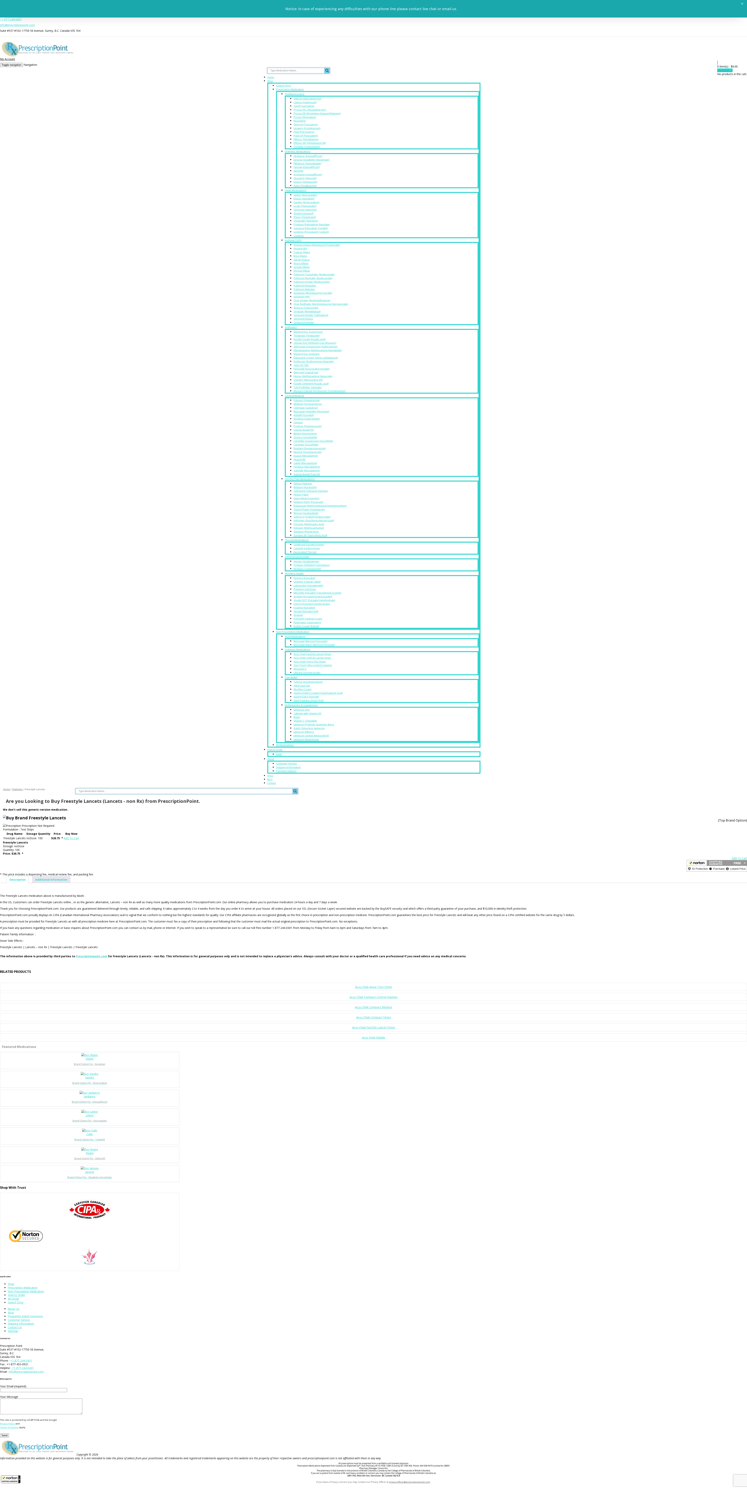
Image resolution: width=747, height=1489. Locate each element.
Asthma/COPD (293, 240)
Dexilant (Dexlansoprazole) (310, 448)
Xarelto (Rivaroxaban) (306, 202)
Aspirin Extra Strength (306, 696)
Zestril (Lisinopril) (303, 213)
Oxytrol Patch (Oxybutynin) (309, 509)
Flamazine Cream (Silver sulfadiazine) (316, 357)
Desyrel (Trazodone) (306, 124)
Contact (271, 783)
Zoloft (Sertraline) (304, 106)
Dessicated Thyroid (305, 552)
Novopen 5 (300, 669)
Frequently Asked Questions (25, 1316)
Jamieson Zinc (302, 709)
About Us (13, 1309)
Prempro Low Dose (305, 589)
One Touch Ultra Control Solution (313, 665)
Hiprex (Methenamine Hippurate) (313, 376)
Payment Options (286, 771)
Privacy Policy (7, 1423)
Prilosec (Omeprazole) (307, 400)
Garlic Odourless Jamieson (309, 728)
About (270, 759)
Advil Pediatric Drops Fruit (309, 700)
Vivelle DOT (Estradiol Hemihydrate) (314, 600)
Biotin (297, 717)
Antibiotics (291, 327)
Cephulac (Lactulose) (306, 407)
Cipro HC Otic (301, 365)
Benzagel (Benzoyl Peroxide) (310, 641)
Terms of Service (9, 1427)
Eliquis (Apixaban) (304, 198)
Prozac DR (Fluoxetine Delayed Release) (317, 113)
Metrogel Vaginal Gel (306, 372)
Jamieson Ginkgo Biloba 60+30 (311, 735)
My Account (7, 59)
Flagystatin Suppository (307, 622)
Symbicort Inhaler (304, 322)
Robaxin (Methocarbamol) (309, 528)
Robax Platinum (303, 483)
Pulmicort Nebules (304, 289)
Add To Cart (71, 838)
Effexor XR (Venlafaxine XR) (310, 143)
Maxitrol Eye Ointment (306, 354)
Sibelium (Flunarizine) (306, 531)
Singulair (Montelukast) (307, 311)
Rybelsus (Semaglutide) (307, 163)
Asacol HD (299, 459)
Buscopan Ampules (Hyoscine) (311, 411)
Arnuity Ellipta (301, 267)
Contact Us (15, 1327)
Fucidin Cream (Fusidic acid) (309, 339)
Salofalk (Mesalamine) (307, 470)
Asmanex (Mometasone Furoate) (313, 293)
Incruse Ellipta (302, 270)
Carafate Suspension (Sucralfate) (313, 441)
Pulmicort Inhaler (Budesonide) (312, 282)
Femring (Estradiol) (304, 578)
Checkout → (725, 70)
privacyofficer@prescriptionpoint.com (409, 1481)
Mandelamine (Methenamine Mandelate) (318, 350)
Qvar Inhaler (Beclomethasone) (312, 300)
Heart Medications (295, 190)
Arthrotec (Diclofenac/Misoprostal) (314, 520)
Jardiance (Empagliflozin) (308, 156)
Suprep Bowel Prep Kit (307, 474)
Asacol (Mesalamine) (306, 455)
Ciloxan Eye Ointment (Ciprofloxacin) (315, 343)
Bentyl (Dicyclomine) (305, 433)
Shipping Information (288, 767)
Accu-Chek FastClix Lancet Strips (312, 654)
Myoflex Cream (302, 689)
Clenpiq (298, 422)
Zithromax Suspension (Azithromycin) (316, 346)
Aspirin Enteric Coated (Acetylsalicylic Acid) (318, 693)
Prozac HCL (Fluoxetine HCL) (310, 109)
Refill (279, 754)
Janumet (298, 171)
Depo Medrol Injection (306, 498)
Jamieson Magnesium (306, 739)
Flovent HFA (300, 248)
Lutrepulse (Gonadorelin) (308, 585)
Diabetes (17, 789)
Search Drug (283, 85)
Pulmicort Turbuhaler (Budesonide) (314, 274)
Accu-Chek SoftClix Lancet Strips (312, 658)
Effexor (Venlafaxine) (306, 139)
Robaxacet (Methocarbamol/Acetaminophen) (320, 505)
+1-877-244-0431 (11, 19)
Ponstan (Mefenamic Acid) (309, 524)
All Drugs (13, 1299)
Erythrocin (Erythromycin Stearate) (314, 361)
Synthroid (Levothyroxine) (309, 544)
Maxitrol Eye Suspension (308, 332)
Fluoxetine (300, 121)
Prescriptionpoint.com (91, 956)
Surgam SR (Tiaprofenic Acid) (310, 535)
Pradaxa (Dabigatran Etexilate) (312, 224)
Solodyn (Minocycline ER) (308, 380)
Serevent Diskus (303, 319)
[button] (10, 1479)
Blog (269, 779)
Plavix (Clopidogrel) (305, 217)
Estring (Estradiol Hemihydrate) (312, 604)
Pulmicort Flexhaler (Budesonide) (313, 278)
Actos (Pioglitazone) (305, 185)
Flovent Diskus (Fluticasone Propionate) (317, 245)
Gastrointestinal (294, 395)
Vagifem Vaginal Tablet (307, 581)
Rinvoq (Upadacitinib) (306, 513)
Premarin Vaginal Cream (308, 618)
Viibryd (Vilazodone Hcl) (307, 98)
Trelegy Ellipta (302, 252)
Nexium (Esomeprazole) (308, 452)
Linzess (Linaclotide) (305, 437)
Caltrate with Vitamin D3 (307, 713)
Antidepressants (294, 94)
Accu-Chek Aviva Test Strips (310, 661)
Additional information (51, 879)
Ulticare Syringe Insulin (307, 672)
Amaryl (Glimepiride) (305, 182)
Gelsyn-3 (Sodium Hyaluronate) (312, 517)
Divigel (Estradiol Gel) (306, 611)
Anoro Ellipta (301, 263)
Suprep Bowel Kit (304, 430)
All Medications (285, 745)
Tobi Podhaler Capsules (308, 387)
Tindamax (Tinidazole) (306, 335)
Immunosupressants (297, 556)
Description (18, 879)
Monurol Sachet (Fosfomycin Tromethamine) (319, 391)
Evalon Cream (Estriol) (306, 626)
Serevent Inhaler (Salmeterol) (311, 315)
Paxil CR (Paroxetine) (306, 135)
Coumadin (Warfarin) (306, 220)
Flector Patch (301, 494)
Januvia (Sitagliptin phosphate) (311, 159)
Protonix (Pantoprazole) (308, 426)
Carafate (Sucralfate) (306, 444)
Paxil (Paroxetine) (304, 132)
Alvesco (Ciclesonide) (306, 307)
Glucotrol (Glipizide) (305, 178)
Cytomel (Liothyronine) (307, 548)
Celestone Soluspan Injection (311, 491)
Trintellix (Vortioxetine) (307, 146)
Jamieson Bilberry (304, 732)
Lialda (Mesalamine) (305, 463)
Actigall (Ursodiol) (304, 415)
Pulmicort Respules (305, 285)
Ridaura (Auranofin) (305, 487)
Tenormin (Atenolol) (305, 209)
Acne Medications (295, 636)
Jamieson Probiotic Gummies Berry (314, 724)
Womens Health (294, 573)
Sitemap (13, 1331)
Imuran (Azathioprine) (306, 561)
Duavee (298, 615)
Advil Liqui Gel (302, 685)
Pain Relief (291, 677)
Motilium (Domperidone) (308, 404)
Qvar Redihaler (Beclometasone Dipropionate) (321, 304)
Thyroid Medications (297, 540)
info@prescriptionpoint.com (17, 25)
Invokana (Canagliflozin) (308, 174)
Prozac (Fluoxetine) (305, 117)
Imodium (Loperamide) (307, 418)
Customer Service (286, 763)
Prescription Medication (290, 89)
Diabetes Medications (297, 151)
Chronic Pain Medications (300, 479)
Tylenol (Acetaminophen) (308, 682)
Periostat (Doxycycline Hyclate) (312, 368)
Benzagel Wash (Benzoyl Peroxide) (314, 644)
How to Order (275, 749)
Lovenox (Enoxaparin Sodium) (311, 232)
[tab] (18, 879)
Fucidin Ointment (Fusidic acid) (311, 383)
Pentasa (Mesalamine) (307, 467)
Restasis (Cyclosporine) (307, 568)
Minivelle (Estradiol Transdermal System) (317, 593)
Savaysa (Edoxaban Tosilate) (311, 228)
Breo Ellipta (300, 256)
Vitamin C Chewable (305, 721)
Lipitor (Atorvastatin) (305, 195)
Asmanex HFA (302, 296)
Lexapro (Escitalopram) (307, 128)
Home (270, 77)
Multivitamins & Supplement (301, 705)
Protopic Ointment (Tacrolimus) (312, 565)
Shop (270, 81)
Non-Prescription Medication (292, 631)
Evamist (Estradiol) (304, 607)
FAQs (270, 775)
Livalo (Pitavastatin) (305, 206)
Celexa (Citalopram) (305, 102)
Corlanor (299, 235)
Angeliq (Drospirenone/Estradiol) (313, 596)
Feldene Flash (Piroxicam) (308, 502)
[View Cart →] (717, 63)
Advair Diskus (302, 259)
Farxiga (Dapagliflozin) (307, 167)
